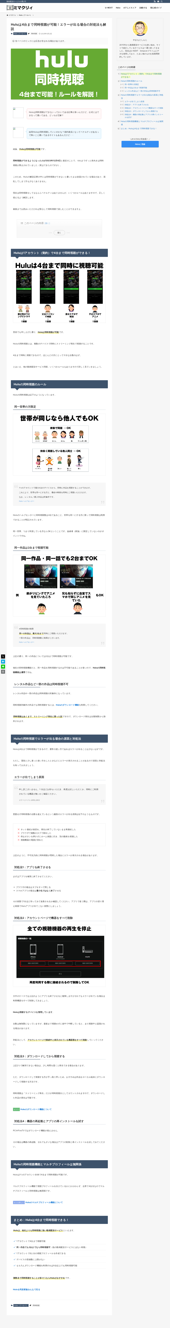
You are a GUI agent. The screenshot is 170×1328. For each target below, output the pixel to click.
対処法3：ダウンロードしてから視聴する (141, 111)
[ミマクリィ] (23, 7)
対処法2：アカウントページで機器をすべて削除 (144, 108)
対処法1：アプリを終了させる (137, 105)
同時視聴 (34, 34)
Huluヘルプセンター (26, 501)
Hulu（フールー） (20, 34)
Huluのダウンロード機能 (67, 705)
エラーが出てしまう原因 (134, 101)
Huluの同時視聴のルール (131, 81)
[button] (3, 656)
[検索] (161, 1)
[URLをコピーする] (3, 672)
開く (59, 233)
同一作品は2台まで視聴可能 (136, 88)
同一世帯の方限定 (132, 84)
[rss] (154, 1)
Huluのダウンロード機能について (36, 1109)
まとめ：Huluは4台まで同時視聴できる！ (139, 128)
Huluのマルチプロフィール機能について (44, 1202)
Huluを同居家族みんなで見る (26, 1289)
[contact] (158, 1)
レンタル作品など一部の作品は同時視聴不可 (142, 91)
